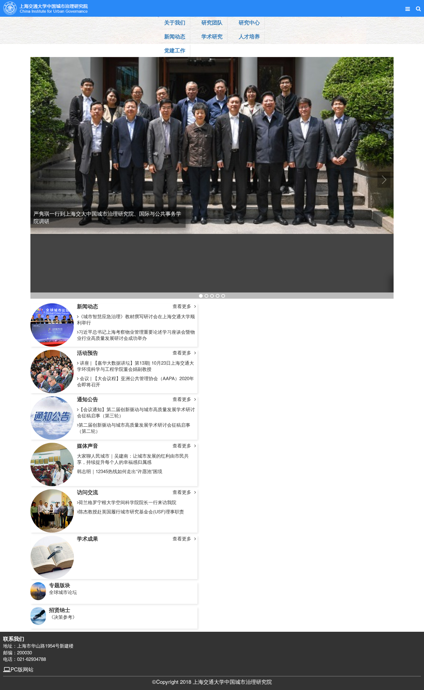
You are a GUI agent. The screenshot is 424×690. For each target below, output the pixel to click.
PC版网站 (22, 669)
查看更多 (182, 306)
